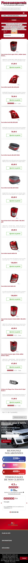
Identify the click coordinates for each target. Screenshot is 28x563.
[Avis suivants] (27, 503)
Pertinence (14, 35)
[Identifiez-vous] (24, 13)
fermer (24, 558)
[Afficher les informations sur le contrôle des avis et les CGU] (23, 492)
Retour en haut (19, 417)
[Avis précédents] (1, 503)
